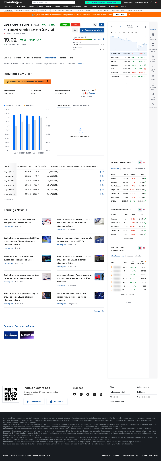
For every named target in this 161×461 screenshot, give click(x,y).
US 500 (113, 61)
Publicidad (141, 392)
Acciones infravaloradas (134, 10)
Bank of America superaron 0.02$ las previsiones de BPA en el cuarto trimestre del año (74, 222)
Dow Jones (115, 57)
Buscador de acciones (98, 7)
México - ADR (90, 10)
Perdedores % (139, 168)
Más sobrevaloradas (134, 256)
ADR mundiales (79, 10)
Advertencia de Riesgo (150, 455)
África (123, 10)
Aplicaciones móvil (117, 392)
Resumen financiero (11, 63)
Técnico (62, 58)
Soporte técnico (143, 397)
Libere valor (97, 39)
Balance (39, 63)
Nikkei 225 (114, 73)
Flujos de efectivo (50, 63)
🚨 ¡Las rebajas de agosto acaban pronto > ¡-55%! (103, 2)
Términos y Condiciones (110, 455)
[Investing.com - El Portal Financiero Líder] (13, 2)
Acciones (8, 10)
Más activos (115, 168)
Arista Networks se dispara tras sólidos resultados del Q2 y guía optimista (71, 296)
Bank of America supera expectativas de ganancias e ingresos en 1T (21, 277)
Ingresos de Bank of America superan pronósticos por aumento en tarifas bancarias (74, 278)
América (99, 10)
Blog (112, 387)
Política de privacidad (130, 455)
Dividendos (71, 63)
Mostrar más (98, 311)
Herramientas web (117, 402)
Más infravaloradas (117, 256)
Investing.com (9, 226)
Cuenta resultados (27, 63)
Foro (71, 58)
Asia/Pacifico (115, 10)
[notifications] (151, 2)
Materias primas (130, 27)
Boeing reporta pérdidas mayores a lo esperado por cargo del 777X (74, 239)
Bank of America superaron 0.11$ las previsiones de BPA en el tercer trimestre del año (74, 259)
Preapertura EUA (44, 10)
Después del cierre (58, 10)
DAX (112, 69)
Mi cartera (114, 397)
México (34, 10)
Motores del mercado (121, 162)
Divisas (113, 27)
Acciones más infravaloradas (117, 249)
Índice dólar (115, 76)
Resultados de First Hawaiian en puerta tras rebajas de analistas (19, 258)
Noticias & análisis (32, 58)
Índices (121, 27)
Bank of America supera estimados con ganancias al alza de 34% (20, 221)
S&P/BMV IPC (115, 54)
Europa (106, 10)
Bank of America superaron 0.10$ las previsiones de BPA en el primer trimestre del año (21, 296)
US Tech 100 (115, 65)
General (7, 58)
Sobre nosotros (143, 387)
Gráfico (17, 58)
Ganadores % (127, 168)
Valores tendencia (119, 209)
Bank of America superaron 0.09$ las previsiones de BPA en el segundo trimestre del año (21, 241)
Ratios (62, 63)
